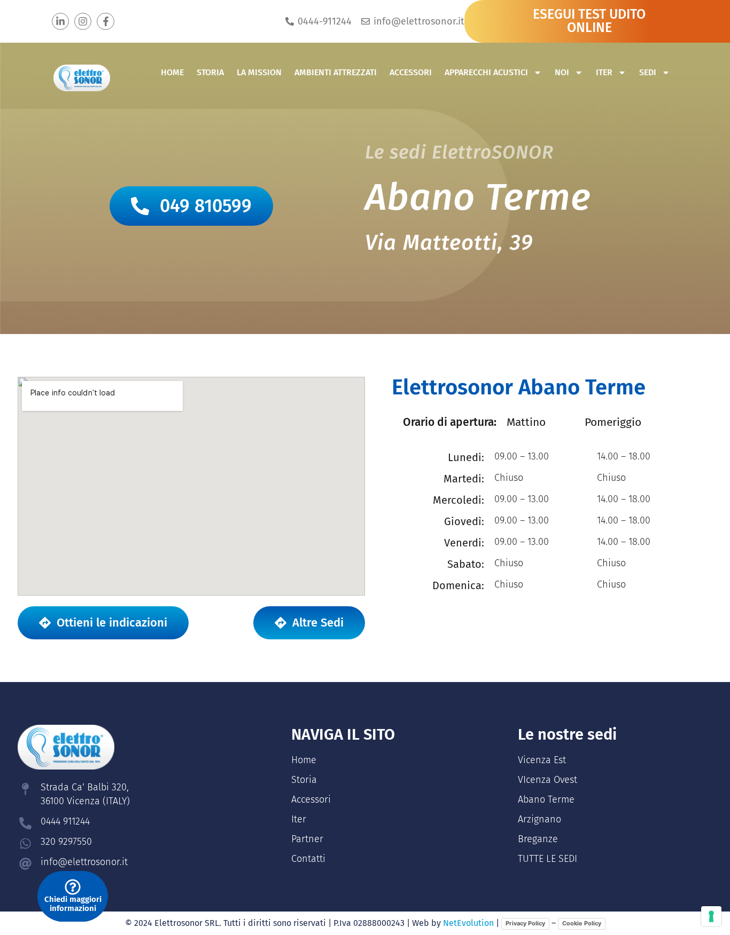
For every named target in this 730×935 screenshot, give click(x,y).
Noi (562, 72)
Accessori (411, 72)
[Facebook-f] (105, 21)
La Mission (259, 72)
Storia (210, 72)
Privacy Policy (525, 923)
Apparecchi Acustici (486, 72)
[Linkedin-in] (60, 21)
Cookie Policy (581, 923)
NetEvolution (468, 923)
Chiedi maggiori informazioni (73, 903)
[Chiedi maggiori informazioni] (73, 887)
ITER (604, 72)
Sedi (647, 72)
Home (172, 72)
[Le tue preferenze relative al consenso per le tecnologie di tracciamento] (711, 916)
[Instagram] (82, 21)
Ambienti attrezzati (335, 72)
